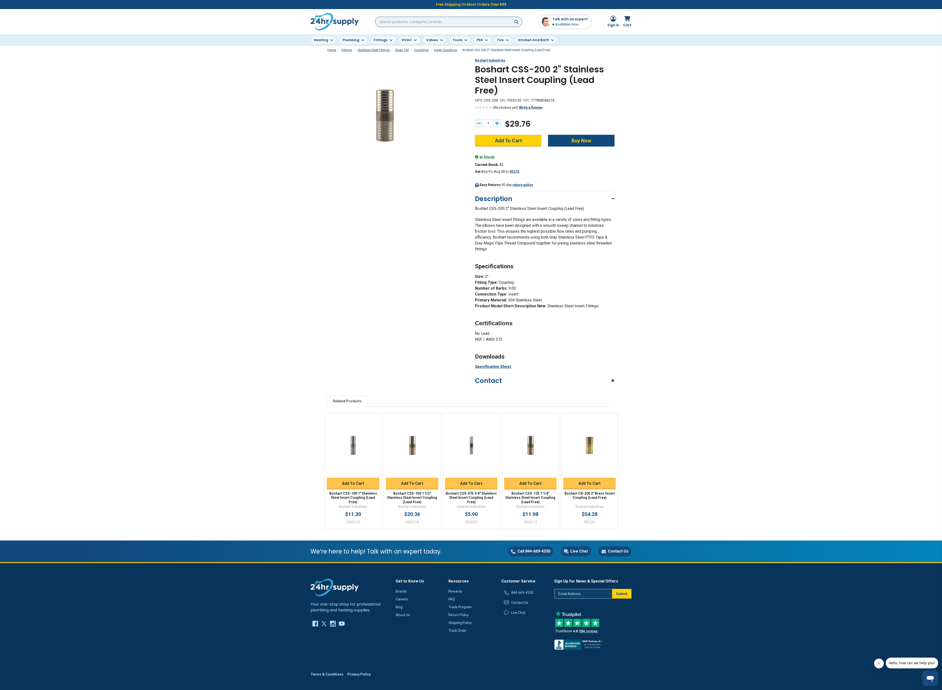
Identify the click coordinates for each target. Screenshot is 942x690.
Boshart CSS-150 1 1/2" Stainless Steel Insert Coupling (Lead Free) (412, 497)
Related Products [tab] (347, 401)
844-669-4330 (522, 593)
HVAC (407, 40)
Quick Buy (353, 472)
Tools (457, 40)
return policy (522, 185)
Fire (500, 40)
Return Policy (458, 615)
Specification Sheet (493, 366)
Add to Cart (353, 483)
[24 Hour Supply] (335, 587)
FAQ (451, 599)
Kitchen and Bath (533, 40)
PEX (480, 40)
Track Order (457, 631)
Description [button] (493, 198)
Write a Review (530, 107)
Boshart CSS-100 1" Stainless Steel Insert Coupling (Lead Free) (353, 497)
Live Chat (518, 613)
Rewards (455, 591)
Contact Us (519, 603)
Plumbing (350, 40)
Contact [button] (488, 380)
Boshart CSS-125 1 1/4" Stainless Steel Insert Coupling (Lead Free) (530, 497)
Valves (432, 40)
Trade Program (460, 607)
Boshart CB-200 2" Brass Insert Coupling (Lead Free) (589, 495)
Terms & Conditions (327, 674)
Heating (321, 40)
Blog (399, 607)
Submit (622, 594)
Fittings (381, 40)
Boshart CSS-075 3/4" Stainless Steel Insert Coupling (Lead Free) (471, 497)
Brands (401, 591)
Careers (402, 599)
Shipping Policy (460, 623)
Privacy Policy (359, 674)
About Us (403, 615)
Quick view (353, 440)
